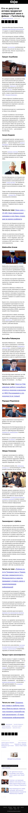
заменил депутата (12, 152)
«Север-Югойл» (10, 182)
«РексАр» (9, 89)
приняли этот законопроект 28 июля (13, 613)
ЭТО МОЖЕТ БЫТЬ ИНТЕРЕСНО (9, 766)
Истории (10, 807)
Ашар (15, 808)
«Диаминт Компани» (11, 95)
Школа (22, 807)
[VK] (9, 21)
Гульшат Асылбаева (6, 726)
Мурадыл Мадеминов (6, 727)
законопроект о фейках (17, 726)
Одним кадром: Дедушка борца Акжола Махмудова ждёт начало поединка (7, 745)
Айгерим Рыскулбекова (8, 18)
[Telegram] (12, 21)
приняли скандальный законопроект (13, 29)
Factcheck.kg (11, 47)
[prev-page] (2, 797)
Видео (14, 807)
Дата (18, 807)
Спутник (11, 808)
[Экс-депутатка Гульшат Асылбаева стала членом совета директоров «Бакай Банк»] (5, 773)
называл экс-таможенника (10, 432)
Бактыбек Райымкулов (18, 724)
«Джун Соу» (13, 86)
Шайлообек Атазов (16, 727)
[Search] (26, 2)
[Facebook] (2, 21)
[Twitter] (6, 21)
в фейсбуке (8, 320)
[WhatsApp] (16, 21)
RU (18, 808)
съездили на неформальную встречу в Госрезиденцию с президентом (13, 646)
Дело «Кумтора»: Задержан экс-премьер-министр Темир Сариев (21, 744)
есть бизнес (11, 439)
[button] (2, 2)
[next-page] (5, 797)
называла (20, 684)
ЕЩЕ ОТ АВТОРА (6, 768)
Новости (5, 807)
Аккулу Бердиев (9, 724)
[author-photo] (14, 757)
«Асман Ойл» (12, 195)
